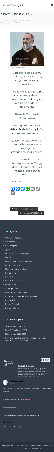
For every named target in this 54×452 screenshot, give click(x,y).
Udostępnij (17, 427)
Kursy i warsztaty (12, 265)
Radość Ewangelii (13, 5)
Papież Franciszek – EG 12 (16, 330)
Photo (10, 422)
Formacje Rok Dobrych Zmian (18, 261)
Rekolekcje (10, 277)
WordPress (37, 448)
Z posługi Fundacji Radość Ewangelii (21, 296)
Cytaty (27, 20)
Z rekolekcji (10, 300)
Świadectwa (10, 284)
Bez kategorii (11, 246)
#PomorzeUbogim (13, 238)
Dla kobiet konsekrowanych (17, 253)
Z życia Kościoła (12, 308)
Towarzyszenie (11, 288)
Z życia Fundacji (12, 304)
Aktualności (10, 242)
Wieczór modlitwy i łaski (16, 292)
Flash (51, 445)
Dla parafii (9, 257)
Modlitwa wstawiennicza (16, 269)
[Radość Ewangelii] (9, 363)
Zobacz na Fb (7, 427)
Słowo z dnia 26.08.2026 (15, 326)
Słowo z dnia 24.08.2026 (15, 334)
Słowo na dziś (16, 20)
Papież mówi (10, 273)
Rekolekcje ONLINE (13, 281)
